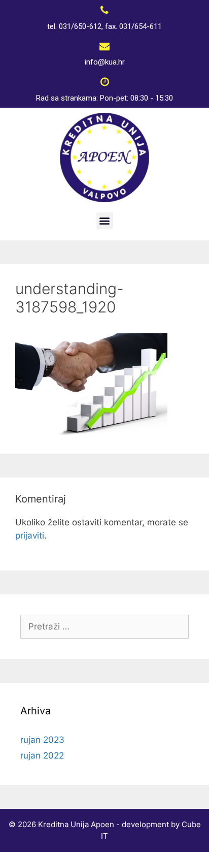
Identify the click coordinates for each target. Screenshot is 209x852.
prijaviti (29, 535)
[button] (104, 220)
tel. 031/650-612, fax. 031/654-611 (104, 26)
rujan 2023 (42, 740)
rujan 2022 (42, 755)
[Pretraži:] (104, 626)
